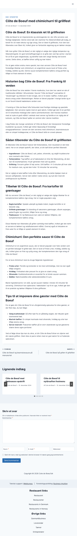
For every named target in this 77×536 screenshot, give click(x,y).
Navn (6, 449)
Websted (56, 449)
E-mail (31, 449)
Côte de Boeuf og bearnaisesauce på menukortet (17, 352)
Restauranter (38, 500)
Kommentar (7, 418)
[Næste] (71, 384)
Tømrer (38, 527)
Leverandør (38, 523)
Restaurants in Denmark (38, 504)
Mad (7, 17)
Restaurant (38, 496)
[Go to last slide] (5, 384)
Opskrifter (14, 17)
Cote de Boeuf (12, 26)
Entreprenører (38, 532)
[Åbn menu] (73, 4)
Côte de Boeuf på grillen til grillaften (60, 351)
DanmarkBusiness (38, 519)
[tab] (34, 396)
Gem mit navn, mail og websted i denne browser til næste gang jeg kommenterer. (34, 455)
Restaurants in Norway (38, 509)
